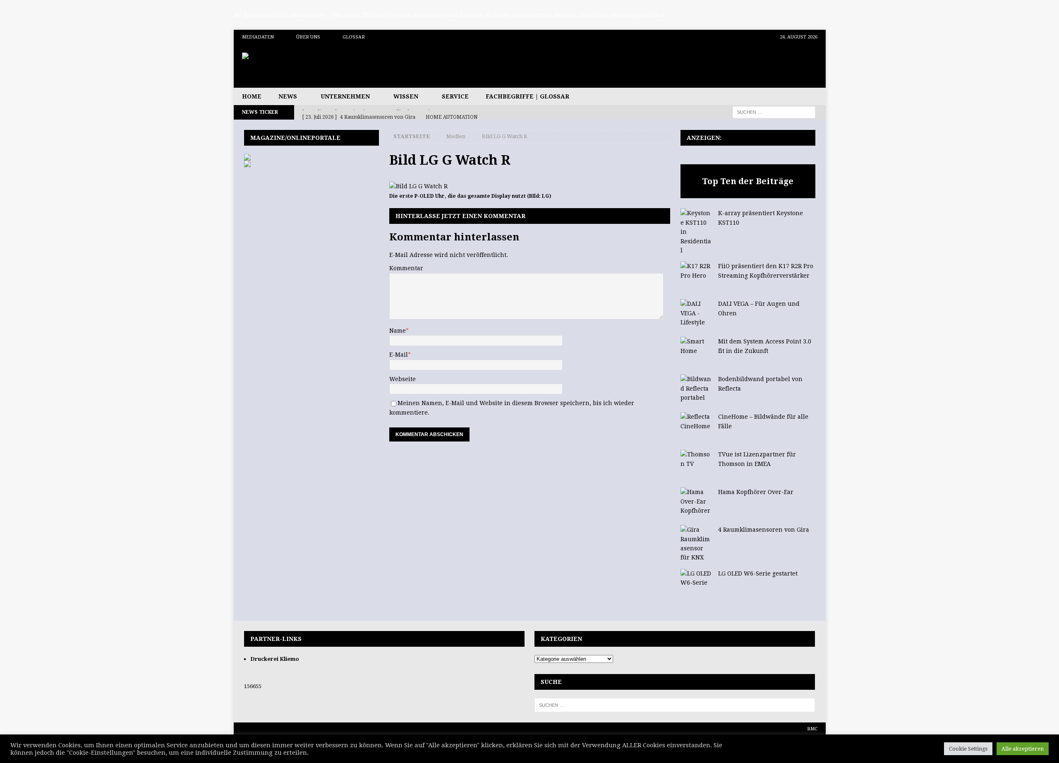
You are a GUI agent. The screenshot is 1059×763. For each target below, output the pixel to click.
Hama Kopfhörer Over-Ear (755, 492)
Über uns (308, 37)
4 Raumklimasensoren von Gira (763, 529)
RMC (812, 729)
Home (251, 96)
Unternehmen (345, 96)
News (287, 96)
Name (397, 330)
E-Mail (398, 354)
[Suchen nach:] (774, 111)
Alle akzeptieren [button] (1022, 749)
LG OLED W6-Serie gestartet (758, 573)
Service (455, 96)
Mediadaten (258, 37)
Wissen (405, 96)
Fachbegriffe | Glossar (527, 96)
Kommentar (406, 268)
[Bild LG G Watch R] (418, 186)
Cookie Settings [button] (968, 749)
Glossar (354, 37)
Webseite (402, 379)
